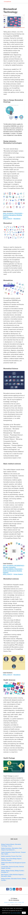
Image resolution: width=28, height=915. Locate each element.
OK (24, 912)
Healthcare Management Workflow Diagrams (12, 216)
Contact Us (6, 902)
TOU (23, 902)
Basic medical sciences (12, 463)
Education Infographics (9, 567)
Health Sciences (9, 680)
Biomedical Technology (10, 10)
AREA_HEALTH (7, 218)
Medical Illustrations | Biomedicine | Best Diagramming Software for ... (11, 849)
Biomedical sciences (11, 579)
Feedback (12, 902)
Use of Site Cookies (15, 912)
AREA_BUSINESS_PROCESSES (12, 213)
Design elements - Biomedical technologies (12, 142)
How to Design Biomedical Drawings (13, 101)
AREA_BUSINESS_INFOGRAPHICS (13, 565)
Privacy (19, 902)
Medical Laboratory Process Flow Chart (11, 856)
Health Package (9, 758)
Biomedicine (17, 218)
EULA (16, 902)
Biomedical (7, 223)
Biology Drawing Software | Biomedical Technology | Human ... (11, 845)
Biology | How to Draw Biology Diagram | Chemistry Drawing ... (11, 859)
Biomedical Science (10, 368)
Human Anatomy (18, 574)
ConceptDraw (7, 1)
